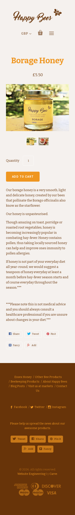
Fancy (47, 449)
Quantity (12, 161)
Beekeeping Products (25, 381)
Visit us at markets (40, 386)
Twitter (39, 407)
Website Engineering (31, 474)
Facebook (20, 407)
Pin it (57, 439)
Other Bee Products (48, 377)
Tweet (21, 439)
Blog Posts (18, 386)
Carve (53, 474)
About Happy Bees (55, 381)
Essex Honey (23, 377)
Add (30, 449)
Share (40, 439)
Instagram (59, 407)
